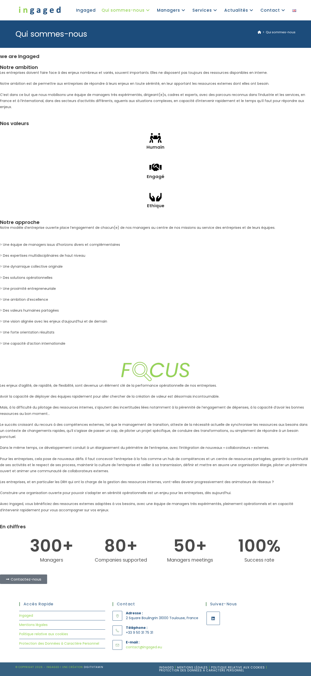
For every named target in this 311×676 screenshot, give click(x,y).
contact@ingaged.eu (144, 647)
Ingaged (26, 615)
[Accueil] (259, 32)
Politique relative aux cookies (43, 634)
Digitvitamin (93, 667)
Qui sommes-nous (280, 32)
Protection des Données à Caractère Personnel (59, 643)
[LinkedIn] (213, 618)
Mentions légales (33, 624)
